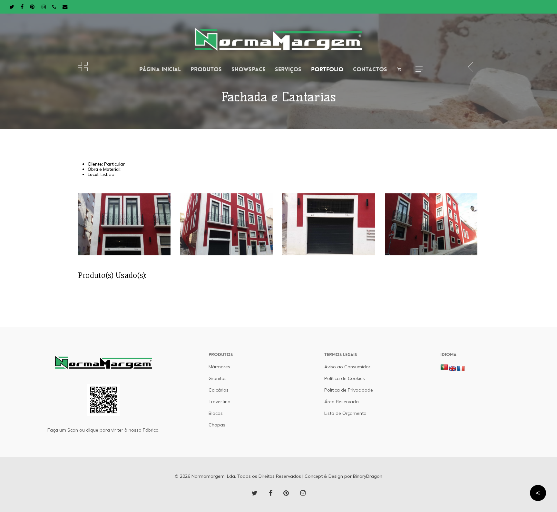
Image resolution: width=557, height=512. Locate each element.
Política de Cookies (344, 378)
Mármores (219, 367)
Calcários (219, 390)
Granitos (218, 378)
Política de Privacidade (348, 390)
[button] (419, 69)
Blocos (216, 413)
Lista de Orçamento (345, 413)
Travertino (219, 401)
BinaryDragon (367, 476)
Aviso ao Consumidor (347, 367)
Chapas (217, 425)
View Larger (125, 219)
